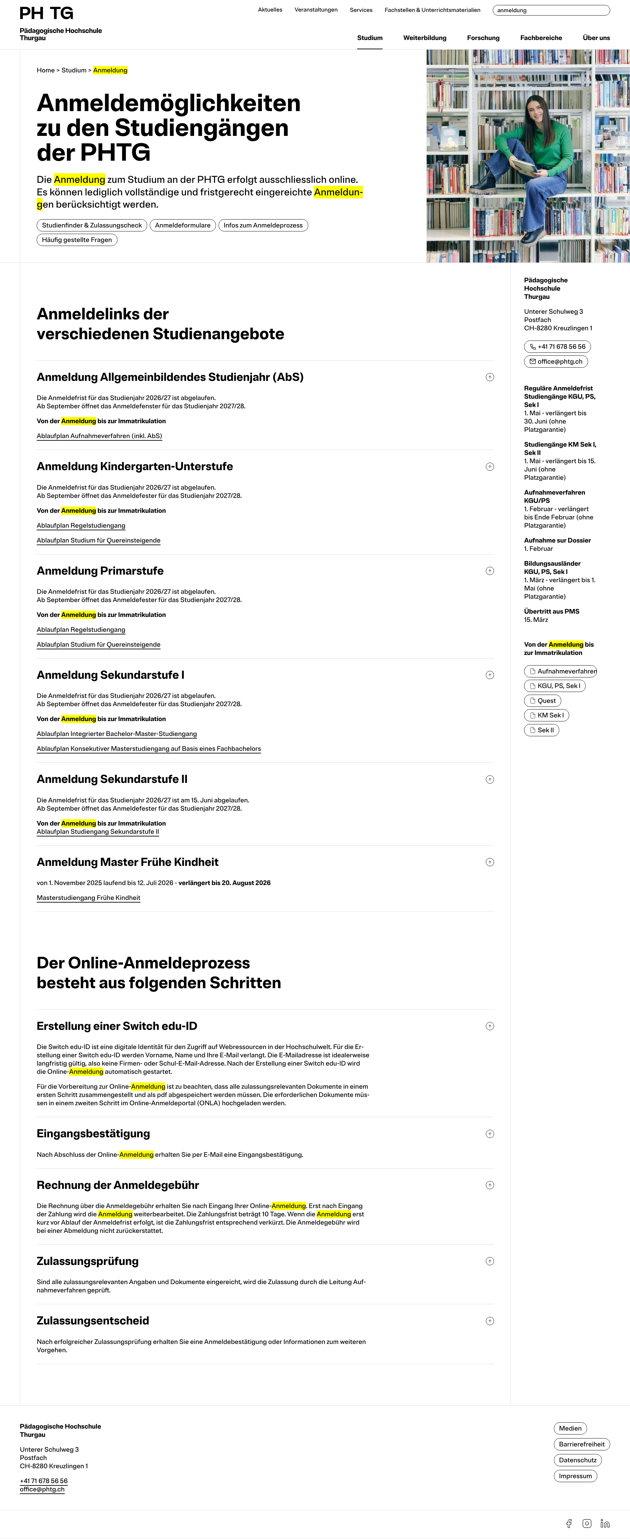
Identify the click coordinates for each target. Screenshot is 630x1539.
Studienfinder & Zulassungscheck (92, 225)
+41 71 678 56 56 (562, 347)
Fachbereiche (542, 38)
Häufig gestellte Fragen (77, 240)
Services (361, 10)
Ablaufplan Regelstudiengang (81, 525)
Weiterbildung (425, 38)
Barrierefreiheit (582, 1444)
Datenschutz (578, 1460)
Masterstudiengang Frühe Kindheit (89, 898)
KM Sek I (551, 715)
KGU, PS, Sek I (559, 686)
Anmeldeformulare (183, 225)
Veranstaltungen (316, 10)
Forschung (483, 38)
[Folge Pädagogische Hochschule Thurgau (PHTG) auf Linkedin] (605, 1526)
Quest (547, 701)
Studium (370, 38)
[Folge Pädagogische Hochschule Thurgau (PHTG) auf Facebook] (569, 1526)
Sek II (546, 730)
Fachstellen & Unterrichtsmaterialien (433, 10)
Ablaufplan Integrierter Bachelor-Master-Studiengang (117, 734)
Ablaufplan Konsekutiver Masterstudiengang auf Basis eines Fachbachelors (149, 749)
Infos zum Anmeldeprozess (263, 225)
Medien (570, 1428)
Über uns (596, 38)
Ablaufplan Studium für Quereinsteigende (98, 540)
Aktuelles (270, 10)
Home (46, 70)
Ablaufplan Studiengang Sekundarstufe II (98, 832)
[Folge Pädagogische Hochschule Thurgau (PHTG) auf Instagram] (587, 1526)
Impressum (575, 1476)
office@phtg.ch (560, 361)
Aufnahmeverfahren (567, 671)
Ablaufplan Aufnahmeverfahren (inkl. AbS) (99, 436)
